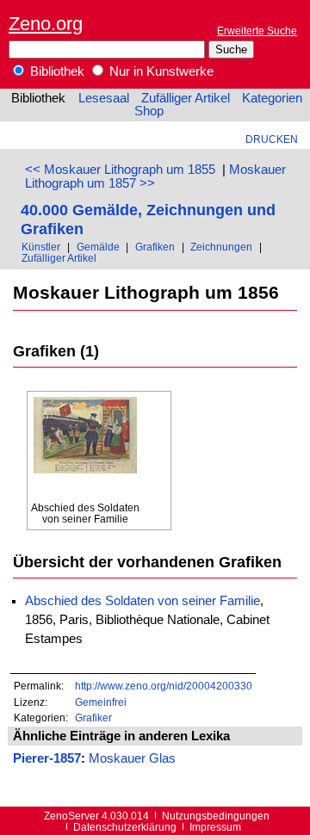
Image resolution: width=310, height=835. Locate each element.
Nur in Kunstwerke (160, 71)
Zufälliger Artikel (185, 98)
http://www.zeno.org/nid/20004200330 (163, 685)
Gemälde (98, 246)
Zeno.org (46, 23)
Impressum (215, 826)
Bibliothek (55, 71)
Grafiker (93, 717)
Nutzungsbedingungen (216, 815)
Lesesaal (103, 98)
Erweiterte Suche (257, 30)
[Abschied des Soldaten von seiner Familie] (85, 449)
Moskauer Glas (132, 758)
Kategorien (272, 98)
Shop (149, 111)
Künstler (41, 246)
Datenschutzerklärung (125, 826)
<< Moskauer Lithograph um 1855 (120, 169)
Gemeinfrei (101, 702)
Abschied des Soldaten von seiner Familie (142, 601)
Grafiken (155, 246)
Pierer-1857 (47, 758)
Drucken (271, 139)
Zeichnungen (221, 246)
